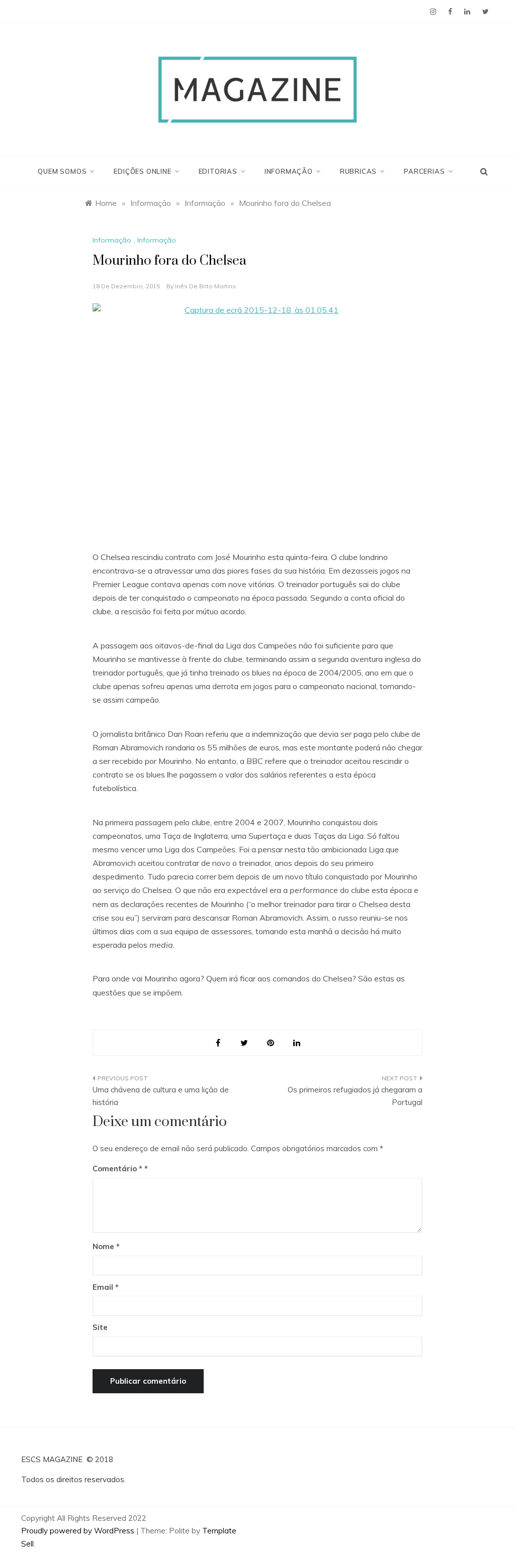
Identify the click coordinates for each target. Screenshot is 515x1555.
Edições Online (142, 171)
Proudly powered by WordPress (78, 1530)
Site (100, 1327)
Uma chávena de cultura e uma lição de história (161, 1096)
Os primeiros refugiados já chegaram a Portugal (355, 1096)
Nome (106, 1246)
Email (106, 1287)
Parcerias (424, 171)
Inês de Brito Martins (205, 286)
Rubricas (358, 171)
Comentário (117, 1168)
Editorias (218, 171)
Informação (289, 171)
